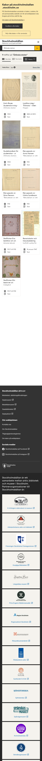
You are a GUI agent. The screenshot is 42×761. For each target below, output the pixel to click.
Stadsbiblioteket (7, 409)
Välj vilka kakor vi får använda (16, 33)
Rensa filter (36, 67)
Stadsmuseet (6, 400)
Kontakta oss (6, 424)
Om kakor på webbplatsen (11, 438)
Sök (37, 48)
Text (12, 67)
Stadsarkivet (6, 414)
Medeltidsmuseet (8, 404)
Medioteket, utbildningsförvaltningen (14, 395)
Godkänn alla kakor (12, 26)
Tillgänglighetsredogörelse (11, 434)
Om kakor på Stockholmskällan (13, 20)
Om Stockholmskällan (9, 429)
